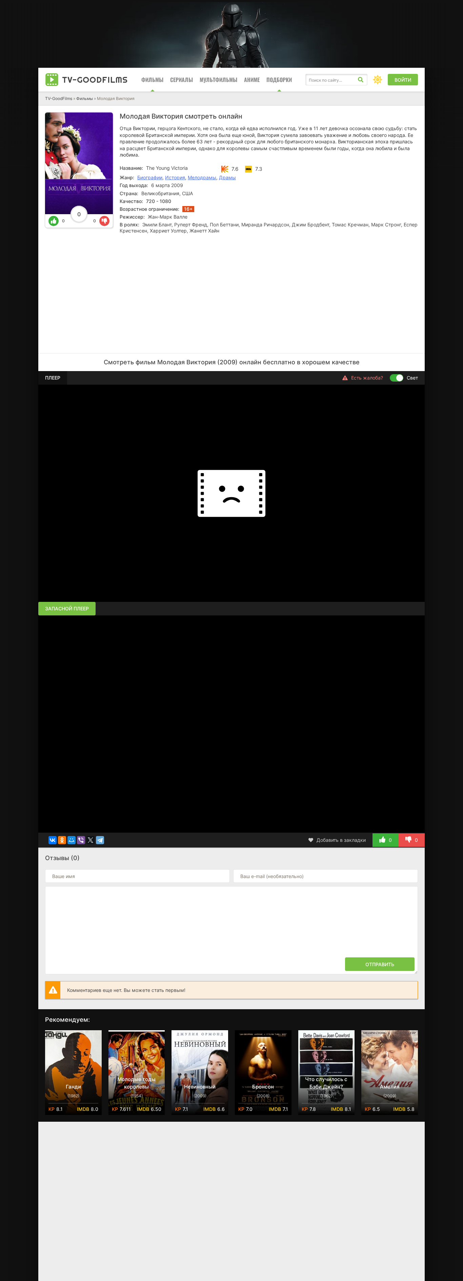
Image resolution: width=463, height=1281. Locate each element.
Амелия (390, 1086)
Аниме (252, 80)
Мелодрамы (202, 177)
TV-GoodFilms (58, 98)
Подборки (279, 80)
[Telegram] (100, 840)
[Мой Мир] (71, 840)
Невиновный (200, 1086)
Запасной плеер (67, 608)
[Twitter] (90, 840)
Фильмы (152, 80)
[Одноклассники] (62, 840)
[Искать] (360, 79)
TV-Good (95, 80)
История (175, 177)
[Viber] (81, 840)
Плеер (52, 378)
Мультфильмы (218, 80)
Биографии (149, 177)
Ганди (73, 1086)
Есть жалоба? (367, 378)
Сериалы (181, 80)
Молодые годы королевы (136, 1083)
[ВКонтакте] (52, 840)
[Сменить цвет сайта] (377, 79)
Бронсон (263, 1086)
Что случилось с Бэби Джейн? (326, 1083)
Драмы (227, 177)
